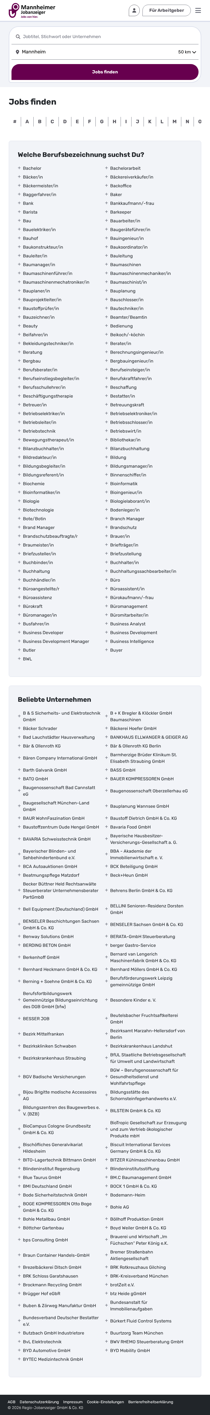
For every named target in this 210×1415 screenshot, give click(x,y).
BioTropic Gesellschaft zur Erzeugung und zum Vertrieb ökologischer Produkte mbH (148, 1129)
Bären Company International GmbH (60, 758)
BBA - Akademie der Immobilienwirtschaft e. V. (136, 854)
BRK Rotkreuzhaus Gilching (138, 1267)
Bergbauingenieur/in (131, 361)
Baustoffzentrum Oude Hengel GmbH (61, 827)
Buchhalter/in (124, 562)
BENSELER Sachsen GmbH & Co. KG (146, 924)
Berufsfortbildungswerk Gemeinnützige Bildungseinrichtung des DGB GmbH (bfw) (60, 1000)
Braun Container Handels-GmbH (56, 1255)
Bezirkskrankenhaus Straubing (54, 1058)
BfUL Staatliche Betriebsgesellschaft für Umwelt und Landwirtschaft (148, 1058)
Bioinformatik (124, 483)
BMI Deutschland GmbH (47, 1186)
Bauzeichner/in (39, 317)
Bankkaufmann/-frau (132, 203)
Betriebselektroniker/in (133, 413)
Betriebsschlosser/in (131, 422)
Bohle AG (119, 1207)
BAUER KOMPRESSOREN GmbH (142, 778)
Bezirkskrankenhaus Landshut (141, 1046)
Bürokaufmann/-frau (132, 597)
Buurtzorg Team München (136, 1333)
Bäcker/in (33, 177)
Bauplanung (123, 291)
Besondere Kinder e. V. (133, 1000)
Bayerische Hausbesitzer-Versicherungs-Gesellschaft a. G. (143, 839)
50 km (184, 51)
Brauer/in (120, 536)
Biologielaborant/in (130, 501)
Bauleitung (121, 255)
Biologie (31, 501)
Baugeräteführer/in (130, 229)
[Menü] (198, 10)
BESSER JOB (36, 1018)
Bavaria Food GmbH (130, 827)
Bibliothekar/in (125, 439)
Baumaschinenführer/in (47, 273)
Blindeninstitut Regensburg (51, 1168)
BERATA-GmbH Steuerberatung (142, 936)
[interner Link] (32, 10)
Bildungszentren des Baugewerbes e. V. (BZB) (61, 1111)
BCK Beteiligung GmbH (134, 866)
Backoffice (121, 185)
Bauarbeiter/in (125, 220)
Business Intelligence (132, 641)
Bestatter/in (122, 396)
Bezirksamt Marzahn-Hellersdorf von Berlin (147, 1034)
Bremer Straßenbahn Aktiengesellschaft (131, 1255)
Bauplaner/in (36, 291)
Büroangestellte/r (41, 588)
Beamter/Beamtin (128, 317)
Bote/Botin (34, 518)
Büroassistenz (37, 597)
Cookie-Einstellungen (105, 1402)
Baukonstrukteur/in (43, 247)
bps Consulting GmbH (45, 1240)
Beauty (30, 326)
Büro (115, 580)
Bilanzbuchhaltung (130, 448)
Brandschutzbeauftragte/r (50, 536)
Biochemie (34, 483)
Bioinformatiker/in (41, 492)
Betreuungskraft (127, 404)
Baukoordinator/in (129, 247)
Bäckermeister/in (40, 185)
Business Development (133, 632)
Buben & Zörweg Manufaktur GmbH (59, 1305)
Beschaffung (123, 387)
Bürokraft (32, 606)
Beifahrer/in (35, 334)
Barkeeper (120, 212)
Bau (27, 220)
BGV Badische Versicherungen (54, 1076)
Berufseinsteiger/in (130, 369)
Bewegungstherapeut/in (48, 439)
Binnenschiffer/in (128, 475)
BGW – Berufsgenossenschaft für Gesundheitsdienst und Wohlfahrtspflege (144, 1077)
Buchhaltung (36, 571)
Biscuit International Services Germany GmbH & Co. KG (140, 1148)
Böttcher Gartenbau (43, 1227)
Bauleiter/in (35, 255)
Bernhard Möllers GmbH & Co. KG (143, 969)
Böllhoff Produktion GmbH (136, 1219)
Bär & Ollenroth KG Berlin (135, 746)
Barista (30, 212)
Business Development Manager (56, 641)
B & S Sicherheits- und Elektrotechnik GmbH (61, 716)
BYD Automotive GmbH (46, 1350)
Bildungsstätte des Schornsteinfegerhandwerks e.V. (143, 1095)
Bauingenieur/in (127, 238)
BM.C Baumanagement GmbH (140, 1177)
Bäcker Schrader (40, 728)
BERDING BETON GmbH (47, 945)
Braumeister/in (38, 545)
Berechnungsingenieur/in (137, 352)
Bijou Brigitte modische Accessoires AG (60, 1095)
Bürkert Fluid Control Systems (140, 1321)
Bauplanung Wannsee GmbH (139, 806)
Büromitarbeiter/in (129, 615)
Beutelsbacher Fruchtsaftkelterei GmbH (144, 1019)
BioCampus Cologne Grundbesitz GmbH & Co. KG (57, 1129)
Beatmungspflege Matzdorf (51, 875)
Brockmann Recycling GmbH (52, 1284)
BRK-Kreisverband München (139, 1276)
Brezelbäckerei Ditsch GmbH (52, 1267)
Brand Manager (39, 527)
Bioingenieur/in (126, 492)
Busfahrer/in (36, 623)
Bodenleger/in (125, 510)
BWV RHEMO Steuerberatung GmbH (146, 1341)
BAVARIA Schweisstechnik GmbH (57, 839)
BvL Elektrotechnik (42, 1341)
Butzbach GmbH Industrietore (53, 1333)
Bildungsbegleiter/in (44, 466)
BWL (27, 659)
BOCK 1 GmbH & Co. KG (133, 1186)
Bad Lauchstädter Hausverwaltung (59, 737)
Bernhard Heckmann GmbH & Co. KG (60, 969)
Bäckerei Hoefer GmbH (133, 728)
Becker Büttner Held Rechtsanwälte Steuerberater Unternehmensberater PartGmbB (60, 890)
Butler (29, 650)
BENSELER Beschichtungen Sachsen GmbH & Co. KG (61, 924)
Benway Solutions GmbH (48, 936)
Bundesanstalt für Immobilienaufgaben (131, 1306)
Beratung (32, 352)
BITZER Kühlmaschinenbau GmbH (145, 1160)
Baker (116, 194)
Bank (28, 203)
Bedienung (121, 326)
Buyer (116, 650)
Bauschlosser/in (127, 299)
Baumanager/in (39, 264)
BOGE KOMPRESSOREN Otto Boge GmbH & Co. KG (57, 1207)
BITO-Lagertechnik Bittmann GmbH (59, 1160)
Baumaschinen (125, 264)
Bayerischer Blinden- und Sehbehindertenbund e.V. (49, 854)
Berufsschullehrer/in (44, 387)
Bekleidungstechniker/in (48, 343)
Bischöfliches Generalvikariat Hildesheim (53, 1148)
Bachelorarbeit (125, 168)
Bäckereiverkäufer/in (131, 177)
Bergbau (32, 361)
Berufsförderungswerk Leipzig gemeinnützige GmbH (141, 981)
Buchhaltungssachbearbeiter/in (143, 571)
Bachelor (32, 168)
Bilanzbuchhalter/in (43, 448)
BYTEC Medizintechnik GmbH (53, 1359)
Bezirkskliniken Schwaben (49, 1046)
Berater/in (120, 343)
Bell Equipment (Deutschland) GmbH (60, 909)
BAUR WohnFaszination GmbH (53, 818)
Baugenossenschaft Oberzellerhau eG (149, 790)
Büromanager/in (40, 615)
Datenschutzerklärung (39, 1402)
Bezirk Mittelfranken (43, 1034)
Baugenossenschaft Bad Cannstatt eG (59, 791)
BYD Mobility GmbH (130, 1350)
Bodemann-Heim (127, 1195)
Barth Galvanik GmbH (45, 770)
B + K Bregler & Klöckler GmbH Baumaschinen (141, 716)
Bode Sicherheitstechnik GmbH (55, 1195)
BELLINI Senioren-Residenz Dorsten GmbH (146, 909)
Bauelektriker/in (39, 229)
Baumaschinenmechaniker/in (140, 273)
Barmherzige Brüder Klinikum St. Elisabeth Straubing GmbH (143, 758)
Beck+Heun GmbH (129, 875)
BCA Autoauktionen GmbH (50, 866)
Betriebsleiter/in (39, 422)
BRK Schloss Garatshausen (50, 1276)
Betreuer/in (35, 404)
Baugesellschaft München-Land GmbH (56, 806)
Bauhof (30, 238)
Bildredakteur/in (40, 457)
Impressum (73, 1402)
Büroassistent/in (127, 588)
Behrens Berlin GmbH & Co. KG (141, 890)
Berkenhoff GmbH (41, 957)
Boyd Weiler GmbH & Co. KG (138, 1227)
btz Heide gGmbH (128, 1293)
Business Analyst (127, 623)
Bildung (118, 457)
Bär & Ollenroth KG (42, 746)
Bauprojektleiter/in (42, 299)
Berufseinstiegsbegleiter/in (51, 378)
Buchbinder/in (38, 562)
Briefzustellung (126, 553)
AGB (11, 1402)
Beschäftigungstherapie (48, 396)
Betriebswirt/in (125, 431)
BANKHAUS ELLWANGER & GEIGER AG (149, 737)
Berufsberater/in (40, 369)
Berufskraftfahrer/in (131, 378)
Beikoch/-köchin (127, 334)
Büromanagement (128, 606)
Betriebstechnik (39, 431)
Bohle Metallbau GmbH (46, 1219)
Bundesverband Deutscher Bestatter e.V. (61, 1321)
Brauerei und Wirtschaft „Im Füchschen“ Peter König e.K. (139, 1240)
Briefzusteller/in (39, 553)
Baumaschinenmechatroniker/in (56, 282)
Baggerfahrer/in (39, 194)
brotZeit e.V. (122, 1284)
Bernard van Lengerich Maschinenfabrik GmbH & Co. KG (143, 957)
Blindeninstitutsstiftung (134, 1168)
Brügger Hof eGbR (41, 1293)
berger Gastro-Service (133, 945)
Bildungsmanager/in (131, 466)
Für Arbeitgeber (166, 10)
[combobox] (109, 36)
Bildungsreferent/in (43, 475)
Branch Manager (127, 518)
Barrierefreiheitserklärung (150, 1402)
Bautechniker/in (127, 308)
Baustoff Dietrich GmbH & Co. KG (143, 818)
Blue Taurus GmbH (42, 1177)
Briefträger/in (124, 545)
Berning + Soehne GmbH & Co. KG (57, 981)
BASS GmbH (122, 770)
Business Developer (43, 632)
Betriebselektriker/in (44, 413)
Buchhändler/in (39, 580)
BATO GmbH (35, 778)
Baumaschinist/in (128, 282)
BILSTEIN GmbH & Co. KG (135, 1110)
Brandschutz (123, 527)
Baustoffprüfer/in (41, 308)
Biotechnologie (38, 510)
